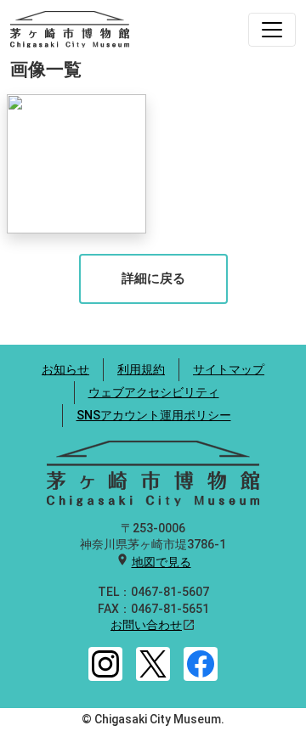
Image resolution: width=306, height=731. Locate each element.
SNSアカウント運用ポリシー (153, 415)
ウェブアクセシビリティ (153, 392)
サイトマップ (228, 369)
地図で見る (161, 562)
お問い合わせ (146, 625)
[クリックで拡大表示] (76, 163)
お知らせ (65, 369)
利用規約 (141, 369)
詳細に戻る (153, 278)
